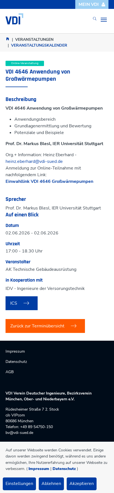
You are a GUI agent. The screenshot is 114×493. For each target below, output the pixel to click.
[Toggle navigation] (103, 19)
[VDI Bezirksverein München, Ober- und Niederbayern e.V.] (14, 18)
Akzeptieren (81, 484)
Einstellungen (19, 484)
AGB (10, 372)
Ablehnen (51, 484)
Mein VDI (89, 4)
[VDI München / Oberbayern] (8, 39)
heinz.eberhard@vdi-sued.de (34, 161)
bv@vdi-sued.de (19, 432)
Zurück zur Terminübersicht (37, 326)
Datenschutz (64, 468)
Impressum (38, 468)
